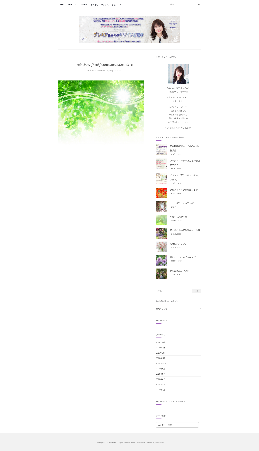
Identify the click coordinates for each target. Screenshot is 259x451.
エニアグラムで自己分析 (181, 203)
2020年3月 (160, 389)
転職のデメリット (178, 243)
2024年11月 (161, 342)
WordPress (159, 443)
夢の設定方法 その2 (179, 270)
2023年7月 (160, 353)
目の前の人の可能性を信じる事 (185, 230)
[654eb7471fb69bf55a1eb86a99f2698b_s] (101, 112)
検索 (196, 291)
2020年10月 (161, 363)
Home (61, 5)
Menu (70, 5)
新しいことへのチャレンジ (182, 257)
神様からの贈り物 (178, 216)
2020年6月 (160, 379)
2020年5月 (160, 384)
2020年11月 (161, 358)
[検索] (199, 5)
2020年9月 (160, 368)
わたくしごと (161, 308)
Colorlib (142, 443)
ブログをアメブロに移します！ (185, 189)
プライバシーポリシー (110, 5)
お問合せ (94, 5)
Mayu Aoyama (115, 70)
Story (84, 5)
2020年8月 (160, 374)
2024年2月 (160, 347)
